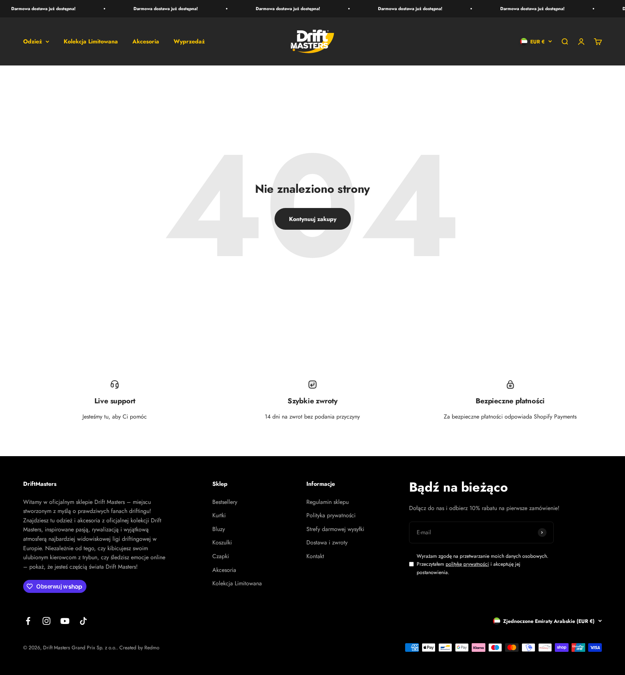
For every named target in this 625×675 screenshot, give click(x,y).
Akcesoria (145, 41)
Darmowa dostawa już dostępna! (37, 8)
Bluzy (218, 529)
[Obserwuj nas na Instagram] (46, 621)
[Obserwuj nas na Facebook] (28, 621)
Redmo (152, 647)
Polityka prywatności (331, 515)
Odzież (32, 41)
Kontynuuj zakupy (312, 219)
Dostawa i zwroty (327, 542)
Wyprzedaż (189, 41)
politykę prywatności (467, 564)
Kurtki (219, 515)
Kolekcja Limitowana (91, 41)
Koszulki (222, 542)
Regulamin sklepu (327, 502)
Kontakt (315, 556)
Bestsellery (224, 502)
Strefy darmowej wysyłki (335, 529)
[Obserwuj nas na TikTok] (83, 621)
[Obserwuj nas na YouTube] (65, 621)
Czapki (220, 556)
